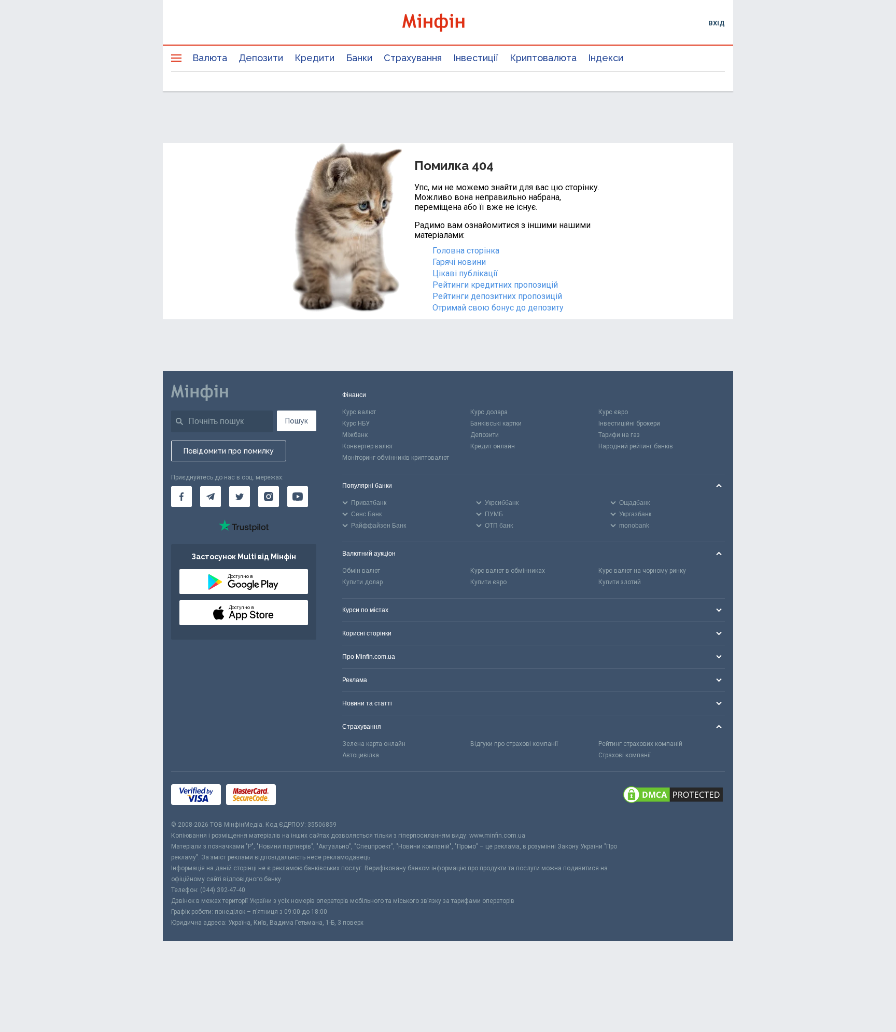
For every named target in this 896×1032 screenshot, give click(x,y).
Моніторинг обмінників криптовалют (395, 457)
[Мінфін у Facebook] (181, 496)
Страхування (413, 57)
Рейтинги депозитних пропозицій (497, 296)
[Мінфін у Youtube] (297, 496)
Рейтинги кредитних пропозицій (495, 285)
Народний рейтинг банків (635, 446)
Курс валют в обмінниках (507, 570)
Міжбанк (355, 435)
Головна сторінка (465, 251)
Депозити (261, 57)
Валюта (209, 57)
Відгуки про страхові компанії (514, 743)
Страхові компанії (624, 755)
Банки (359, 57)
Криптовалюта (543, 57)
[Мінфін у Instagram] (268, 496)
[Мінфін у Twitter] (239, 496)
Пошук (296, 421)
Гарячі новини (459, 262)
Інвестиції (475, 57)
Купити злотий (619, 582)
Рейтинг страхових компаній (640, 743)
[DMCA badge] (673, 795)
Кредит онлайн (492, 446)
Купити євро (488, 582)
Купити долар (362, 582)
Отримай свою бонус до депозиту (498, 308)
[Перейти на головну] (448, 22)
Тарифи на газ (619, 435)
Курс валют (359, 412)
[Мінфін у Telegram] (210, 496)
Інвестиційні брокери (629, 423)
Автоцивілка (360, 755)
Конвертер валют (367, 446)
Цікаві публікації (465, 273)
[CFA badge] (304, 796)
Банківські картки (496, 423)
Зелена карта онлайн (373, 743)
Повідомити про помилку (229, 451)
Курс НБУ (356, 423)
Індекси (605, 57)
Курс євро (613, 412)
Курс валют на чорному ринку (642, 570)
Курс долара (489, 412)
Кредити (314, 57)
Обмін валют (361, 570)
